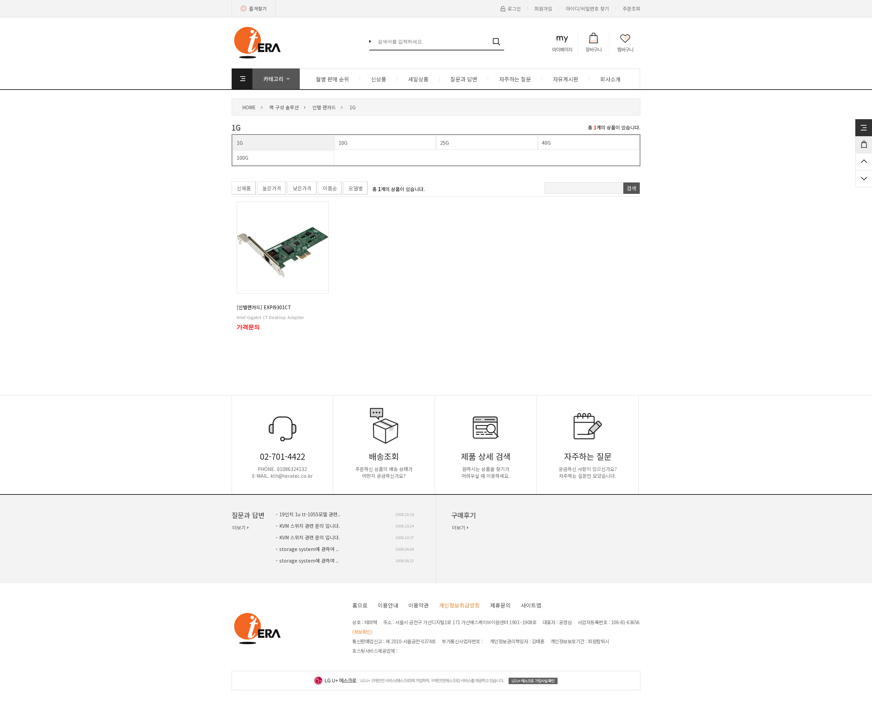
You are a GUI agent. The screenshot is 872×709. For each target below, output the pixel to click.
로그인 (514, 8)
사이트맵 (531, 605)
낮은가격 (302, 188)
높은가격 (271, 188)
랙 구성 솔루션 (284, 107)
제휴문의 (500, 605)
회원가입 (543, 8)
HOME (249, 107)
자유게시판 (565, 79)
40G (546, 142)
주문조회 (631, 8)
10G (343, 142)
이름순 (330, 188)
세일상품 (418, 79)
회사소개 (610, 79)
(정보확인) (362, 631)
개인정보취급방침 (459, 605)
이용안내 (388, 605)
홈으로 (360, 605)
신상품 (378, 79)
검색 (631, 188)
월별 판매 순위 (332, 79)
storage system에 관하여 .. (309, 549)
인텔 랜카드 (324, 107)
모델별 (355, 188)
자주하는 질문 (515, 79)
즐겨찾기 (258, 8)
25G (444, 142)
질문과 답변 (463, 79)
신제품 (244, 188)
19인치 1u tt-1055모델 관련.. (309, 514)
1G (352, 107)
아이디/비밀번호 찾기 (587, 8)
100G (242, 157)
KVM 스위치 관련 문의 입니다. (309, 525)
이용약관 (418, 605)
